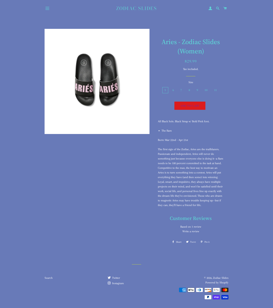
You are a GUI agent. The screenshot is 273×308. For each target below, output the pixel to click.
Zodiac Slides (136, 8)
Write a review (190, 231)
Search (49, 278)
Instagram (117, 283)
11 (215, 90)
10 (206, 90)
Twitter (115, 278)
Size (190, 82)
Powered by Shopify (216, 282)
